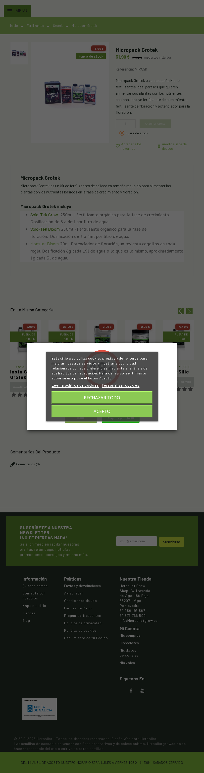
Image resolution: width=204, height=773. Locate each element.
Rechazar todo (102, 398)
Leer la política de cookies (75, 385)
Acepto (102, 411)
